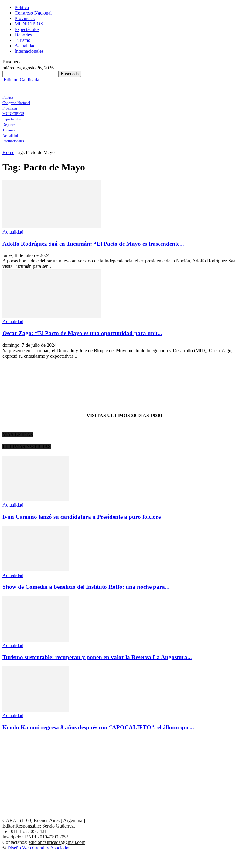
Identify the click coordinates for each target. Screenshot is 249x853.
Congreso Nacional (33, 12)
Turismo (22, 40)
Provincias (25, 18)
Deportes (23, 34)
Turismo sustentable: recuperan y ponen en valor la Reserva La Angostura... (97, 657)
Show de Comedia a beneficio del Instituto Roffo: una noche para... (85, 587)
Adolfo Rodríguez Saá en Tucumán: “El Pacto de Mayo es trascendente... (93, 244)
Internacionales (29, 51)
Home (8, 152)
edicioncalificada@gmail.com (57, 842)
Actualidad (25, 45)
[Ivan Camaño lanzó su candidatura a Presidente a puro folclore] (35, 499)
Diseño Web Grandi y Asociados (38, 847)
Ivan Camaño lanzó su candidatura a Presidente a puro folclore (81, 517)
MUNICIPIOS (29, 23)
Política (22, 7)
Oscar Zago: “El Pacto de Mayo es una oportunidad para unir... (82, 333)
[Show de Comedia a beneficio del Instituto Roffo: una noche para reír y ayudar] (35, 569)
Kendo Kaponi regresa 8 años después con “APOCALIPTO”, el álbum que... (98, 727)
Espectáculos (27, 29)
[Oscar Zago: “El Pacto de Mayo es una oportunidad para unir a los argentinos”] (51, 316)
